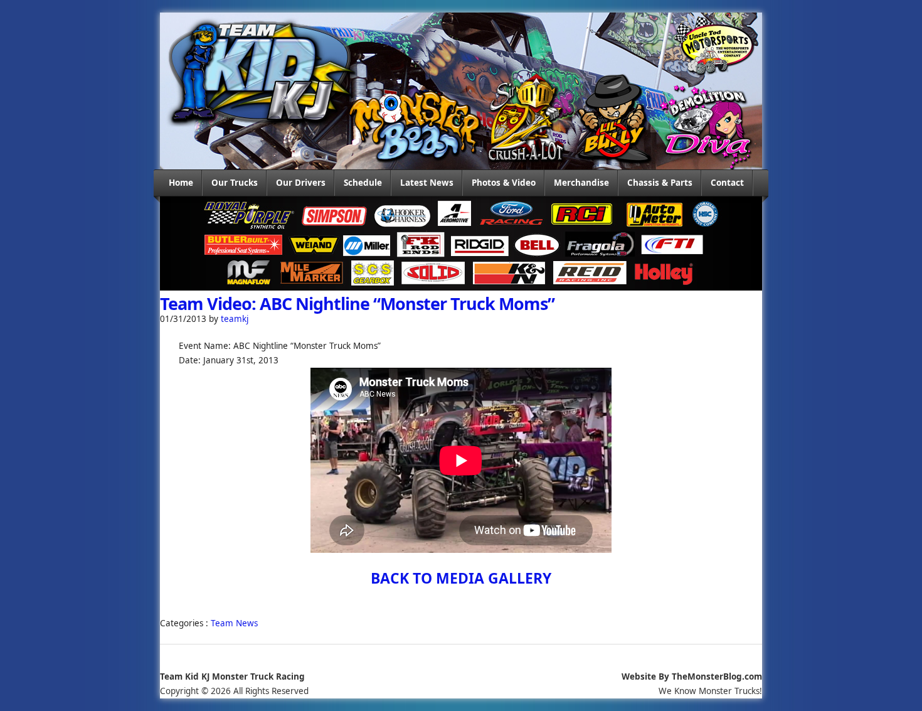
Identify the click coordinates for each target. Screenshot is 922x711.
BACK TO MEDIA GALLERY (461, 578)
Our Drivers (301, 182)
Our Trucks (234, 182)
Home (181, 182)
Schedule (363, 182)
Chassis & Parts (659, 182)
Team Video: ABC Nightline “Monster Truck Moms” (357, 303)
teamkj (234, 318)
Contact (727, 182)
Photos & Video (504, 182)
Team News (234, 623)
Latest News (426, 182)
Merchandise (581, 182)
